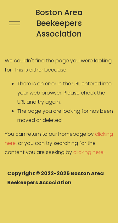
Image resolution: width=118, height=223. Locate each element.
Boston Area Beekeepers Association (59, 23)
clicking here (88, 152)
